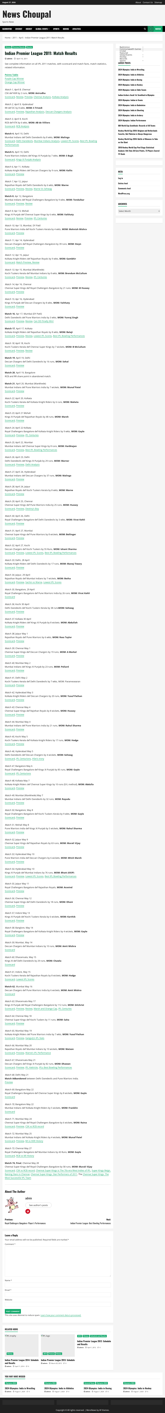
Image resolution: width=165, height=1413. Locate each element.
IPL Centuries (40, 218)
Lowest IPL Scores (70, 140)
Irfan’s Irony (38, 758)
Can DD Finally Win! (44, 321)
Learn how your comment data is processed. (61, 1315)
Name (8, 1280)
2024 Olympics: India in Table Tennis (132, 89)
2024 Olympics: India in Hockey (130, 84)
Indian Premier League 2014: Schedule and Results (22, 1361)
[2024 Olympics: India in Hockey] (141, 1383)
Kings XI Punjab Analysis (28, 159)
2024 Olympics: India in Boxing (130, 79)
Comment (10, 1244)
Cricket (18, 28)
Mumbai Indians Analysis (47, 140)
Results (29, 47)
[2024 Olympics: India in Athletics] (62, 1383)
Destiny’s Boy (32, 508)
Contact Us (148, 2)
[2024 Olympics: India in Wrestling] (23, 1383)
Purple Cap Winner (14, 78)
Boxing (66, 28)
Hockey (29, 28)
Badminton (7, 28)
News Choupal (26, 13)
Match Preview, (24, 262)
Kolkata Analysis (60, 96)
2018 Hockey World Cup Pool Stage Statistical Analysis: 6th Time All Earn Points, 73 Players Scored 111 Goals (138, 150)
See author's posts (38, 1205)
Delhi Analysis (32, 464)
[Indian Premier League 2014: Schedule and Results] (22, 1345)
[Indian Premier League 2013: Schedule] (58, 1345)
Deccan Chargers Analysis (59, 111)
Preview (28, 96)
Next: (90, 1221)
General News (89, 1383)
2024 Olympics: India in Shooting (131, 110)
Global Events (42, 28)
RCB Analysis (22, 126)
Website (8, 1299)
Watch (158, 28)
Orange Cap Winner (15, 82)
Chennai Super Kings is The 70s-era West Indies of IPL (63, 1170)
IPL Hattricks (31, 1067)
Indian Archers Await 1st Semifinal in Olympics (136, 95)
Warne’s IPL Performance (38, 1052)
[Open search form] (145, 29)
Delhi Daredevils (24, 140)
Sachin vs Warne (33, 582)
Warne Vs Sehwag (43, 188)
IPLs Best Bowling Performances (55, 1067)
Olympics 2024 (11, 1383)
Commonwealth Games (130, 49)
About (138, 2)
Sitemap (158, 2)
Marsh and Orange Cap (45, 1008)
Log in (120, 178)
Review (19, 96)
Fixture (51, 1354)
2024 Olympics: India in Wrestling (131, 69)
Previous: (25, 1221)
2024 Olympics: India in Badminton (131, 105)
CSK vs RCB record (34, 1126)
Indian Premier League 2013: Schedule (58, 1360)
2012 (79, 1336)
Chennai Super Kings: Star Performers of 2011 (54, 1174)
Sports (56, 28)
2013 (45, 1354)
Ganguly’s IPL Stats (34, 1038)
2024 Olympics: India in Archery (130, 115)
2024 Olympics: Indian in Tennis (130, 100)
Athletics (76, 28)
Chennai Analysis (42, 96)
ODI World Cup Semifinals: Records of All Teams (136, 125)
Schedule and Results (98, 1336)
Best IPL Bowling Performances (69, 335)
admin (9, 58)
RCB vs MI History (25, 1155)
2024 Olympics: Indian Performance (132, 120)
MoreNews (91, 1410)
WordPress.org (124, 193)
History (8, 47)
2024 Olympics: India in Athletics (131, 74)
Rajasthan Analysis (34, 111)
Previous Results (19, 47)
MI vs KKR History (34, 1140)
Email (8, 1290)
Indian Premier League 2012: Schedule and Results (94, 1343)
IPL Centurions (23, 758)
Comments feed (124, 188)
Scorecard (10, 96)
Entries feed (123, 183)
